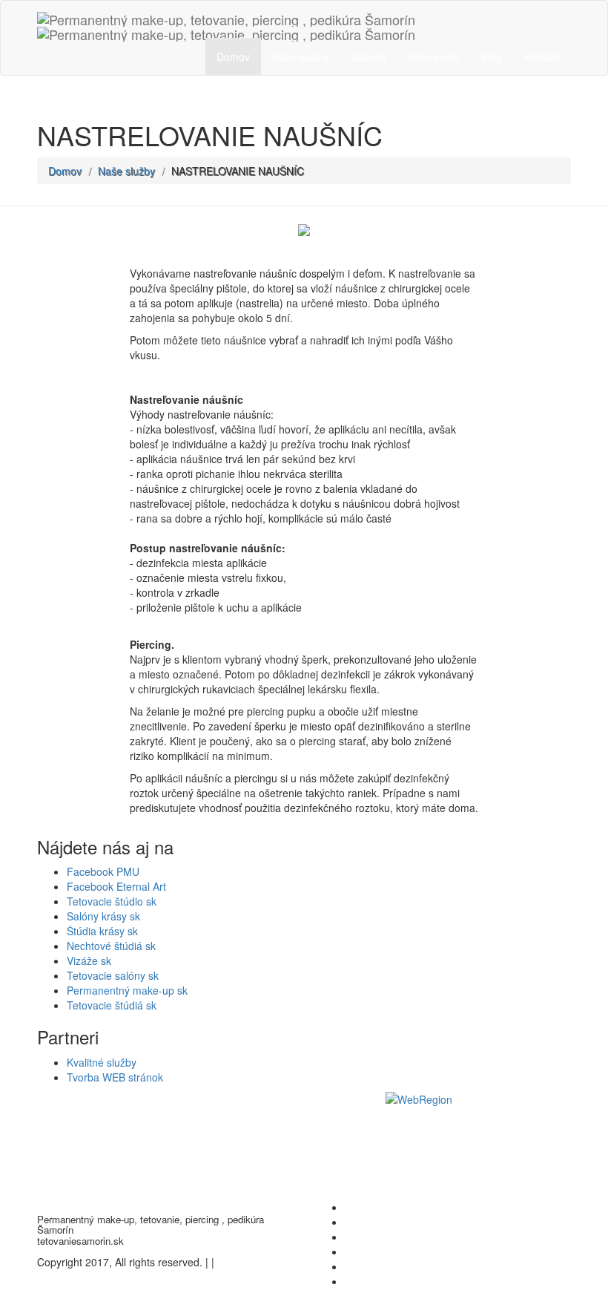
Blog (491, 56)
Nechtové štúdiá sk (111, 945)
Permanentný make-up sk (127, 990)
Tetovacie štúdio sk (111, 901)
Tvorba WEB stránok (115, 1077)
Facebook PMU (103, 871)
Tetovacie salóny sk (113, 975)
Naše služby (300, 56)
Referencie (433, 56)
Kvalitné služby (101, 1062)
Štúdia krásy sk (102, 930)
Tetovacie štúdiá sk (111, 1005)
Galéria (368, 56)
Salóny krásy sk (103, 916)
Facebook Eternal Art (116, 886)
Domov (233, 56)
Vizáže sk (89, 960)
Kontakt (542, 56)
